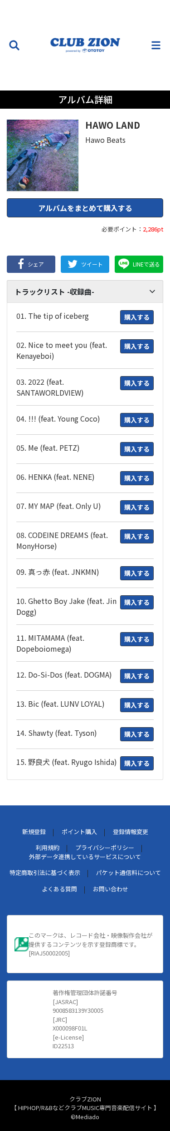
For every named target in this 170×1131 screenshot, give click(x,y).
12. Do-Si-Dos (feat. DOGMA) (64, 674)
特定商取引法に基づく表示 (45, 872)
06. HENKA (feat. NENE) (55, 476)
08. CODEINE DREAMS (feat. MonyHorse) (62, 540)
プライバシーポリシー (104, 847)
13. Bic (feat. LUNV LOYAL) (60, 703)
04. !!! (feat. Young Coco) (58, 418)
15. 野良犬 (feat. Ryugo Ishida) (66, 761)
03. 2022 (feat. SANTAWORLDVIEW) (50, 387)
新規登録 (34, 831)
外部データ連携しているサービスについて (85, 856)
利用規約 (47, 847)
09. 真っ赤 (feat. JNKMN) (57, 571)
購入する (137, 317)
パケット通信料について (128, 872)
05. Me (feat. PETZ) (48, 447)
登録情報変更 (130, 831)
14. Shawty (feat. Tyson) (56, 732)
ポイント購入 (79, 831)
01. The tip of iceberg (52, 315)
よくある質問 (59, 889)
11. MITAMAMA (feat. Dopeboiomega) (50, 643)
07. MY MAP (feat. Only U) (58, 505)
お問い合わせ (110, 889)
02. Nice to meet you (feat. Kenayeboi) (61, 350)
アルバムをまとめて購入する (85, 207)
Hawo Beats (105, 139)
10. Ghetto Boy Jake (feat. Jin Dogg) (66, 606)
